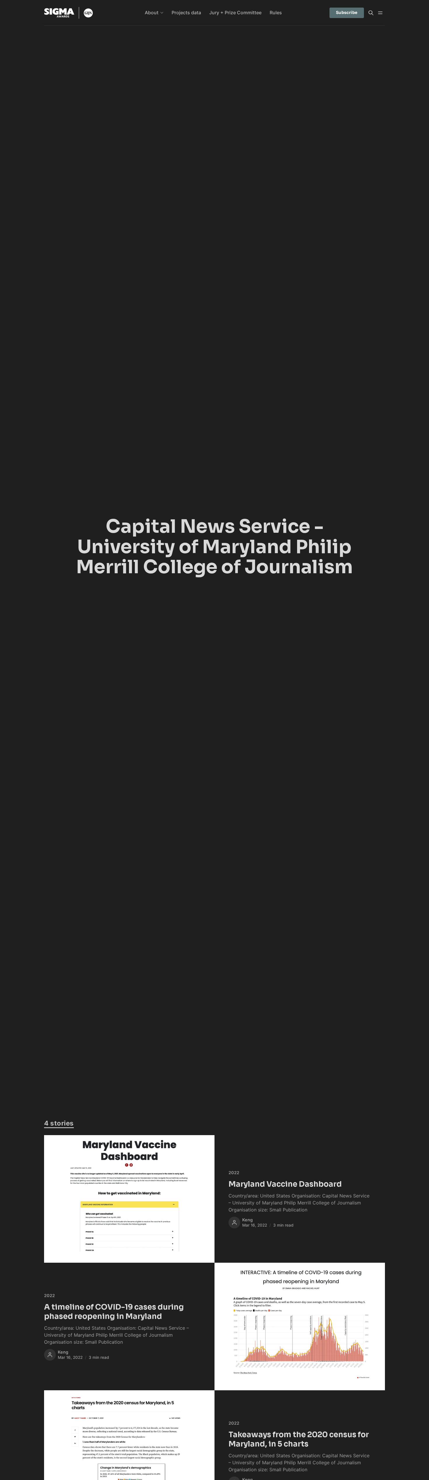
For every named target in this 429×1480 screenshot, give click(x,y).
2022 (234, 1172)
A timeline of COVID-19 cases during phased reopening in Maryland (114, 1311)
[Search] (371, 12)
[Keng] (234, 1222)
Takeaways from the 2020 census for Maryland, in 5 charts (299, 1439)
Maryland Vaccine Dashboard (285, 1184)
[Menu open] (380, 12)
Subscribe (347, 12)
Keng (247, 1219)
